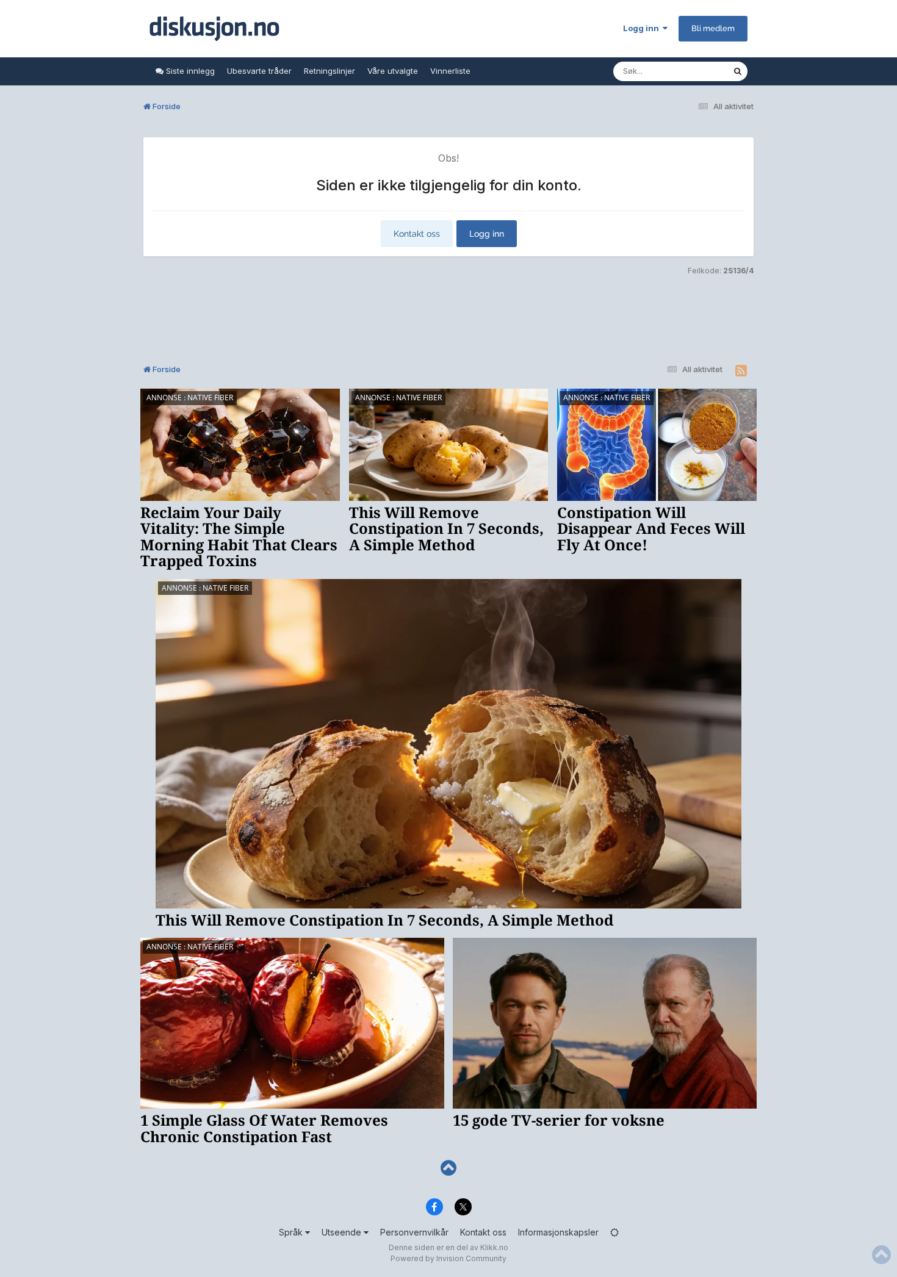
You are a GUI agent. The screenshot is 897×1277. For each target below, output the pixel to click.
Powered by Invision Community (448, 1258)
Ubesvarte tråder (259, 71)
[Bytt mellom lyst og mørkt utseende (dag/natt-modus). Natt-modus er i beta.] (614, 1232)
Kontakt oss (417, 234)
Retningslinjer (329, 71)
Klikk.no (494, 1247)
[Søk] (738, 71)
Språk (292, 1232)
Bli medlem (713, 28)
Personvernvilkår (414, 1232)
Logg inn (643, 28)
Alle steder (696, 71)
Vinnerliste (450, 71)
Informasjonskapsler (558, 1232)
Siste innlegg (189, 71)
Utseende (343, 1232)
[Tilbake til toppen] (448, 1168)
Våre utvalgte (392, 71)
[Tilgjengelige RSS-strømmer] (741, 371)
